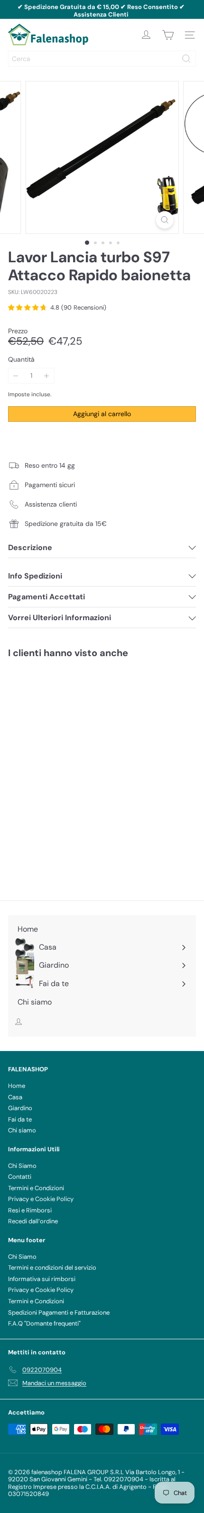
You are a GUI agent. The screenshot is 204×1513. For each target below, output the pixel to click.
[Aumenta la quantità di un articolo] (47, 375)
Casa (15, 1097)
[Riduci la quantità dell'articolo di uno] (16, 375)
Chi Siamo (22, 1166)
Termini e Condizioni (36, 1188)
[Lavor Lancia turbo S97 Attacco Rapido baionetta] (67, 742)
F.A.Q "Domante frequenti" (44, 1323)
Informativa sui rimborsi (41, 1279)
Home (16, 1086)
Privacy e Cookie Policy (41, 1199)
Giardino (20, 1108)
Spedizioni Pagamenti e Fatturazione (59, 1312)
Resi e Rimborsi (30, 1210)
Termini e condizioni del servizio (52, 1268)
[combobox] (102, 59)
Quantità (21, 360)
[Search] (186, 59)
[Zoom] (164, 220)
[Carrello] (168, 35)
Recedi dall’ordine (33, 1221)
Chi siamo (22, 1130)
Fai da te (20, 1119)
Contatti (19, 1177)
